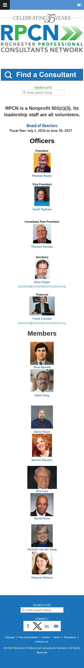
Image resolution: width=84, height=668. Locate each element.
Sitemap (9, 637)
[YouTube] (56, 626)
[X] (37, 626)
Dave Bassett (42, 367)
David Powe (42, 518)
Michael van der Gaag (42, 549)
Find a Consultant (28, 637)
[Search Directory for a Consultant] (42, 79)
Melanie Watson (42, 577)
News (57, 637)
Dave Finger (42, 282)
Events (46, 637)
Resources (70, 637)
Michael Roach (42, 176)
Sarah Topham (42, 209)
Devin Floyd (42, 432)
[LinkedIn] (46, 626)
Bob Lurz (42, 491)
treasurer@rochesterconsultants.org (42, 323)
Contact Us (41, 641)
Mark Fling (42, 395)
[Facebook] (28, 626)
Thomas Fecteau (42, 246)
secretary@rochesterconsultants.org (42, 286)
